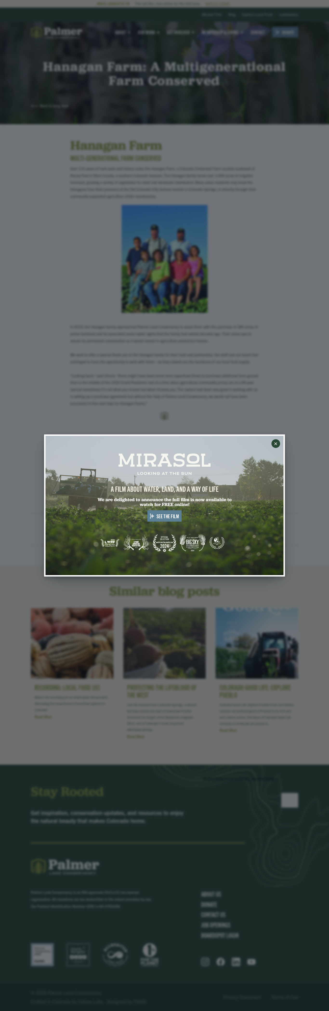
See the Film (168, 515)
